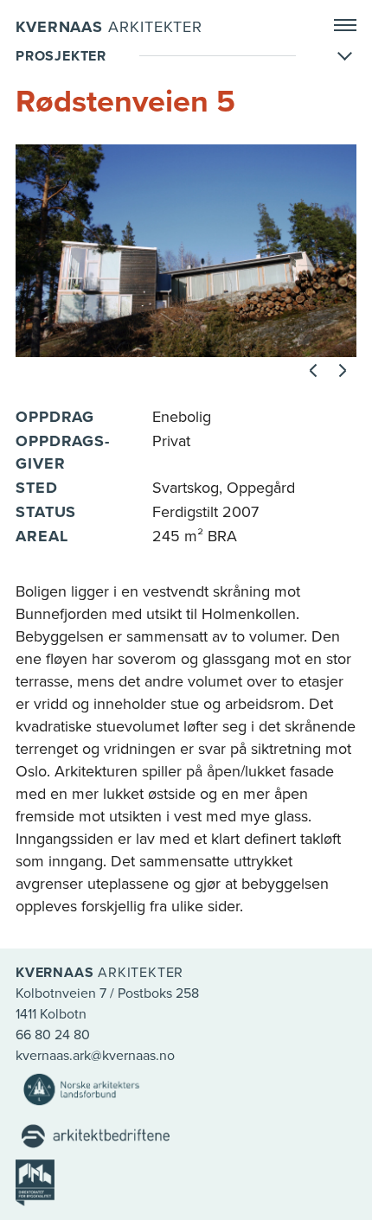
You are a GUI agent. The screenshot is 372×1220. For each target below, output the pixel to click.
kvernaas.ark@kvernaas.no (95, 1055)
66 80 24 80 (53, 1035)
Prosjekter (61, 56)
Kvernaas (109, 26)
